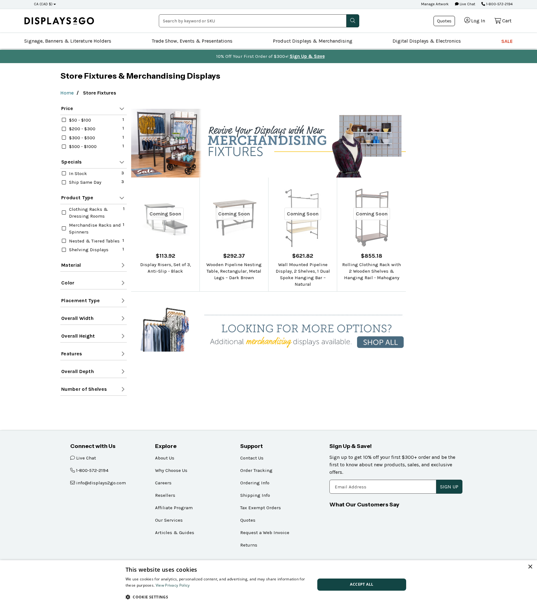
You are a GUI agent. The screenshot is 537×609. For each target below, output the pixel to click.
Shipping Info (255, 495)
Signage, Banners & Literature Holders (67, 41)
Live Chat (467, 4)
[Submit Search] (352, 20)
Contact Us (252, 458)
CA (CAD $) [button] (43, 4)
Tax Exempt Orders (260, 507)
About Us (164, 458)
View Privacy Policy (173, 585)
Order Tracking (256, 470)
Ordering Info (254, 483)
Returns (248, 545)
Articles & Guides (174, 532)
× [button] (530, 567)
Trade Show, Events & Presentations (192, 41)
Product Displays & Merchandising (312, 41)
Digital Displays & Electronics (426, 41)
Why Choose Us (171, 470)
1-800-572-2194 (499, 4)
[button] (218, 597)
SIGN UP (449, 487)
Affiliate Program (174, 507)
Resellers (165, 495)
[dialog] (268, 584)
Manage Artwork (435, 4)
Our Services (169, 520)
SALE (507, 41)
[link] (59, 20)
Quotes (444, 21)
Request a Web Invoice (264, 532)
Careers (163, 483)
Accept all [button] (361, 584)
